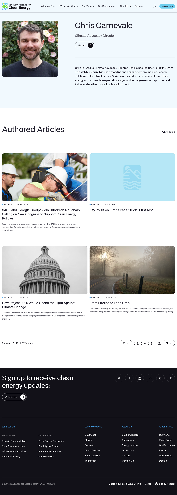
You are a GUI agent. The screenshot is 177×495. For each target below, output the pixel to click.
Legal (148, 483)
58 (159, 343)
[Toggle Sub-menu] (54, 6)
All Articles (168, 131)
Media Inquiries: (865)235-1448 (125, 483)
